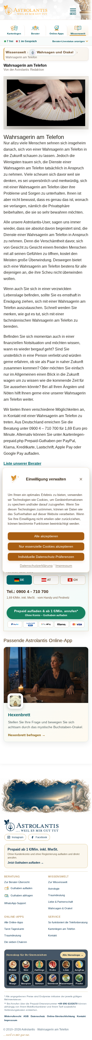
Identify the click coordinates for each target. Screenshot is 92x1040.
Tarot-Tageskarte (14, 928)
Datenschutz (38, 1016)
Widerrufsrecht (12, 1016)
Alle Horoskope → (73, 955)
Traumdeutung (56, 895)
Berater (35, 33)
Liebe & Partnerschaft (60, 901)
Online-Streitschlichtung (61, 1016)
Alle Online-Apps (13, 922)
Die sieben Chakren (15, 942)
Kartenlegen (14, 33)
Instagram (17, 837)
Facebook (41, 837)
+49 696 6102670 (68, 1003)
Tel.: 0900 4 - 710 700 (27, 591)
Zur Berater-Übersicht (16, 882)
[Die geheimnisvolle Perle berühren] (72, 802)
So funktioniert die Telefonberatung (68, 922)
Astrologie (53, 888)
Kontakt (52, 935)
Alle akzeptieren (46, 536)
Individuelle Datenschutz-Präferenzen (46, 557)
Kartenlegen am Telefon (61, 928)
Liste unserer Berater (22, 463)
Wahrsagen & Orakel (60, 908)
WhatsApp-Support (15, 903)
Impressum (10, 1020)
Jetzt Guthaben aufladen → (26, 862)
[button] (46, 613)
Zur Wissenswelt (57, 882)
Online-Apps (57, 33)
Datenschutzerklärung (36, 565)
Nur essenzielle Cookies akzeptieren (46, 546)
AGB (26, 1016)
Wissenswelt (78, 33)
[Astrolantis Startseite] (25, 10)
